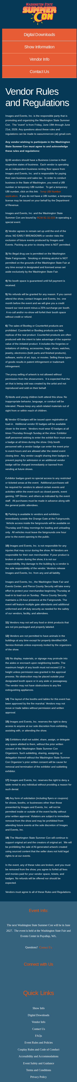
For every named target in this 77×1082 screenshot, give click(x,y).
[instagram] (38, 977)
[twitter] (29, 977)
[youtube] (56, 977)
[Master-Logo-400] (39, 4)
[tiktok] (47, 977)
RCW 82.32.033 (46, 217)
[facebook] (20, 977)
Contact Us (45, 947)
